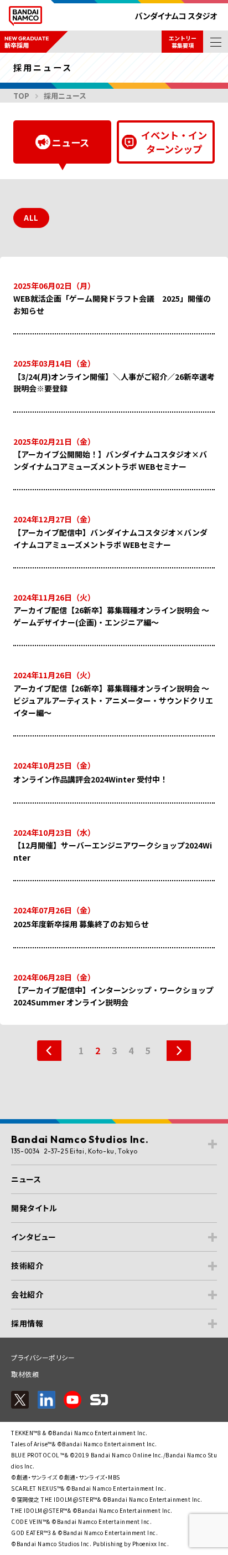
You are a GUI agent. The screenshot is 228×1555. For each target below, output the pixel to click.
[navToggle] (215, 42)
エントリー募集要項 (182, 41)
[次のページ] (173, 1050)
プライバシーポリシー (43, 1357)
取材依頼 (25, 1374)
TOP (21, 95)
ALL (31, 217)
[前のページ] (54, 1050)
